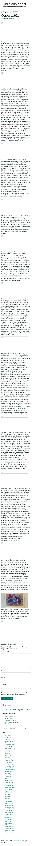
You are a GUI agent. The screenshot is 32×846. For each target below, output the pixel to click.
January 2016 (9, 826)
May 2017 (8, 798)
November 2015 (9, 830)
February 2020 (9, 739)
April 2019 (8, 757)
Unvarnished (17, 841)
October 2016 (9, 810)
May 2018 (8, 777)
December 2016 (9, 807)
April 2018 (8, 778)
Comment (5, 652)
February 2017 (9, 803)
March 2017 (8, 802)
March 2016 (8, 823)
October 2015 (9, 832)
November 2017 (9, 787)
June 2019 (8, 753)
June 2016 (8, 818)
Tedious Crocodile (10, 720)
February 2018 (9, 782)
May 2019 (8, 755)
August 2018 (8, 771)
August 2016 (8, 814)
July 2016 (7, 816)
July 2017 (7, 794)
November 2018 (9, 766)
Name (3, 671)
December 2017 (9, 785)
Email (3, 677)
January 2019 (9, 762)
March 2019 (8, 759)
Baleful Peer (9, 718)
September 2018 (10, 769)
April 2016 (8, 821)
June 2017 (8, 796)
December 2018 (9, 764)
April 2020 (8, 736)
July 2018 (7, 773)
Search (27, 728)
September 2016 (10, 812)
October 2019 (9, 746)
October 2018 (9, 768)
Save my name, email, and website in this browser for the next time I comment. (14, 693)
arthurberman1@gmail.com (15, 710)
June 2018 (8, 775)
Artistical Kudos (10, 717)
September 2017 (10, 791)
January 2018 (9, 784)
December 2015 (9, 828)
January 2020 (9, 741)
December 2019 (9, 743)
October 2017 (9, 789)
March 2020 (8, 737)
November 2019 (9, 744)
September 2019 (10, 748)
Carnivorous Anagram (11, 722)
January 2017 (9, 805)
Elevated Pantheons (11, 724)
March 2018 (8, 780)
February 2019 (9, 761)
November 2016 (9, 809)
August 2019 (8, 750)
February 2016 (9, 825)
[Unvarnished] (16, 4)
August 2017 (8, 793)
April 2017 (8, 800)
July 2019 (7, 752)
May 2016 (8, 819)
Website (3, 684)
